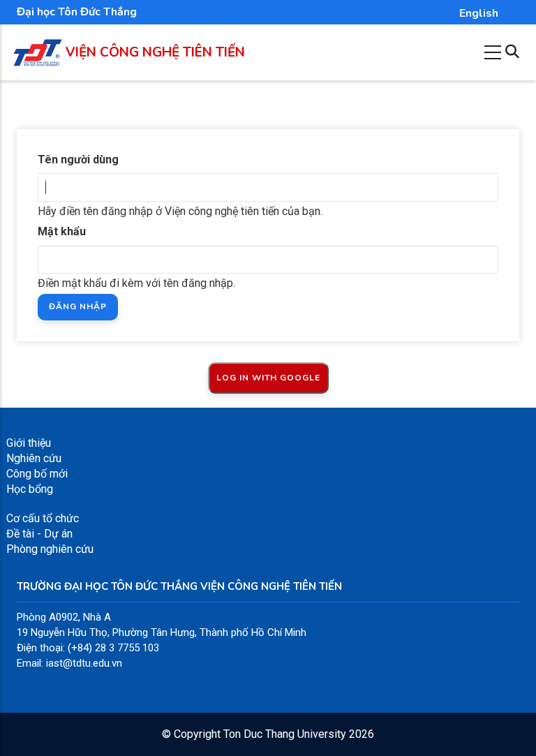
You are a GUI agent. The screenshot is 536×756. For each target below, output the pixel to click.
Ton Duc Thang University (284, 734)
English (478, 13)
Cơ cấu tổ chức (42, 518)
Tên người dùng (78, 159)
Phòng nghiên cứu (50, 549)
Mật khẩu (62, 231)
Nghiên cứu (33, 458)
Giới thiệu (28, 443)
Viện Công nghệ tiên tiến (155, 52)
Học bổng (29, 489)
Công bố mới (37, 473)
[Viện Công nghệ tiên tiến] (37, 46)
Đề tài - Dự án (39, 533)
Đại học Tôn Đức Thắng (77, 12)
